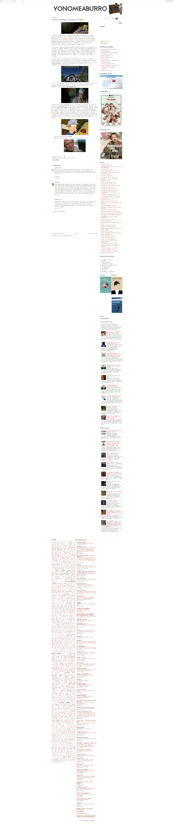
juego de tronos (67, 627)
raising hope (64, 686)
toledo (61, 744)
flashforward (68, 602)
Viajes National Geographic (108, 67)
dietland (61, 587)
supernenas (60, 719)
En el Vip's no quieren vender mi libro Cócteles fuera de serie (113, 417)
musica (73, 658)
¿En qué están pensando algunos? (85, 755)
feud (60, 602)
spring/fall (70, 712)
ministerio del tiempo (59, 652)
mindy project (72, 650)
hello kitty (62, 615)
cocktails (72, 571)
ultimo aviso (72, 749)
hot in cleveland (67, 619)
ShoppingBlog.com (81, 623)
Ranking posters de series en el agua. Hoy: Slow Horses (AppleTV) (114, 366)
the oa (61, 735)
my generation (59, 659)
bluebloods (54, 557)
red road (58, 689)
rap (72, 686)
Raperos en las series (107, 231)
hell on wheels (69, 614)
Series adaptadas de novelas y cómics (111, 232)
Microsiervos (80, 596)
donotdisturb (63, 590)
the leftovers (68, 731)
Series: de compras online (108, 249)
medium (56, 646)
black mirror (68, 556)
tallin (67, 719)
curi (61, 581)
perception (57, 672)
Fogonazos (79, 679)
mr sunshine (62, 655)
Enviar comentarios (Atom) (66, 235)
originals (60, 667)
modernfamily (72, 653)
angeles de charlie (62, 548)
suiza (53, 719)
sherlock (65, 704)
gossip (56, 608)
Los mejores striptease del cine (109, 194)
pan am (65, 668)
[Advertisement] (75, 222)
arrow (68, 549)
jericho (65, 626)
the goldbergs (67, 729)
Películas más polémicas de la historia (111, 213)
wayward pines (65, 757)
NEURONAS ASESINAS (81, 683)
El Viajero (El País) (106, 54)
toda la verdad (58, 743)
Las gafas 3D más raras (107, 187)
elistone (58, 594)
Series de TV (80, 775)
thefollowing (55, 741)
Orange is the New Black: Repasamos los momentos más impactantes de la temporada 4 (86, 777)
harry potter (72, 611)
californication (67, 563)
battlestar (54, 552)
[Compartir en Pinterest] (58, 160)
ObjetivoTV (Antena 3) (107, 70)
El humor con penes (106, 174)
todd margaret (69, 743)
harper (64, 611)
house (53, 620)
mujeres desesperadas (69, 656)
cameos (54, 564)
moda (53, 653)
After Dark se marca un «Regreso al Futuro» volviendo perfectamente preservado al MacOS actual (86, 598)
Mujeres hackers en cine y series (110, 197)
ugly (53, 749)
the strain (60, 739)
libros (67, 631)
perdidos (67, 672)
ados (55, 543)
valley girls (62, 755)
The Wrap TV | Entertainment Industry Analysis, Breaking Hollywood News (86, 816)
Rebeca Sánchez (80, 727)
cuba (53, 581)
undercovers (69, 751)
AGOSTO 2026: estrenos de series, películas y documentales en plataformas (114, 343)
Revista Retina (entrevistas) (108, 49)
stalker (58, 713)
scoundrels (60, 697)
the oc (68, 735)
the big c (59, 723)
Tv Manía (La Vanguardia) (107, 63)
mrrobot (70, 655)
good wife (72, 607)
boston (73, 560)
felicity (53, 602)
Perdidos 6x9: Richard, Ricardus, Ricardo (113, 407)
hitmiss (66, 618)
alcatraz (54, 544)
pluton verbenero (68, 678)
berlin (66, 553)
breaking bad (64, 561)
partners (53, 671)
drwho (53, 592)
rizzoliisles (55, 693)
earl (59, 592)
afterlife (62, 543)
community (57, 573)
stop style (61, 715)
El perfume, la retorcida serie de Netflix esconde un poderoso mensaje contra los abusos (114, 512)
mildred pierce (55, 650)
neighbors (72, 660)
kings (63, 630)
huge (67, 622)
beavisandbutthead (56, 553)
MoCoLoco (79, 803)
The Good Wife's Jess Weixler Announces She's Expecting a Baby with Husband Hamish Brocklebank (85, 745)
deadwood (68, 584)
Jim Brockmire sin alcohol (83, 728)
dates (72, 583)
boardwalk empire (65, 557)
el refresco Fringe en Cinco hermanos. (71, 38)
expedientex (69, 598)
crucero (66, 579)
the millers (57, 733)
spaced (56, 712)
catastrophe (55, 567)
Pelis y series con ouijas (108, 219)
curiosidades (70, 581)
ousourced (67, 667)
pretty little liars (69, 680)
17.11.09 (57, 195)
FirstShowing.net (81, 646)
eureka (61, 598)
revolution (54, 691)
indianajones (66, 623)
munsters (57, 657)
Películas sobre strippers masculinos (111, 214)
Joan (56, 182)
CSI (71, 579)
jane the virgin (56, 626)
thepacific (63, 741)
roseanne (60, 694)
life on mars (57, 632)
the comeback (61, 725)
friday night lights (66, 604)
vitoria (73, 756)
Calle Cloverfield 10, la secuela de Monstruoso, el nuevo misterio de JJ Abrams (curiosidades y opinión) (114, 355)
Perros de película (106, 220)
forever (53, 603)
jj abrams (72, 626)
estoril (70, 596)
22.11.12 (57, 208)
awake (64, 551)
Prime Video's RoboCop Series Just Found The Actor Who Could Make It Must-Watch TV (86, 631)
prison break (68, 682)
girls (53, 607)
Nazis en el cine (105, 199)
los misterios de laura (63, 636)
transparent (55, 747)
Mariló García (106, 41)
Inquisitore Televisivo (83, 737)
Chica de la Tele (81, 754)
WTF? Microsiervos (81, 583)
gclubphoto (105, 43)
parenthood (72, 668)
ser (74, 701)
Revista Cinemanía (105, 55)
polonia (60, 679)
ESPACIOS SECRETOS (81, 695)
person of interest (67, 674)
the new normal (67, 733)
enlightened (66, 594)
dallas (59, 583)
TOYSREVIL (79, 602)
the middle (72, 732)
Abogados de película (106, 164)
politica (54, 679)
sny (64, 708)
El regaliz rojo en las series (109, 177)
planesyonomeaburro (56, 678)
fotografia (69, 603)
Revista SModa (104, 59)
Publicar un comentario (59, 211)
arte (74, 549)
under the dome (58, 751)
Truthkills (79, 636)
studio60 (73, 716)
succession (65, 717)
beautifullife (67, 552)
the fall (68, 728)
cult (57, 581)
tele (73, 719)
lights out (61, 634)
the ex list (54, 728)
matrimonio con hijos (69, 644)
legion (53, 631)
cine (56, 570)
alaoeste (70, 543)
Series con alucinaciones (107, 237)
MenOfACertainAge (71, 647)
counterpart (58, 577)
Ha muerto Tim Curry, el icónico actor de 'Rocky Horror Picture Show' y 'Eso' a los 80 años (86, 567)
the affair (56, 721)
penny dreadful (71, 671)
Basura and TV (80, 764)
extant (53, 599)
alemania (63, 544)
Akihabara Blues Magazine (83, 608)
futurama (63, 158)
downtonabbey (68, 591)
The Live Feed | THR (82, 813)
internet (58, 624)
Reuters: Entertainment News (84, 711)
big (60, 555)
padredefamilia (55, 668)
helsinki (71, 615)
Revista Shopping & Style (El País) (110, 60)
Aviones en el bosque (82, 680)
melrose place (65, 646)
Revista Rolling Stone (107, 57)
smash (53, 708)
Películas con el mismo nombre (109, 209)
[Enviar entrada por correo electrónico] (64, 156)
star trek (66, 713)
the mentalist (63, 732)
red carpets (71, 687)
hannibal (63, 610)
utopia (67, 753)
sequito (68, 701)
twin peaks (69, 748)
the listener (54, 732)
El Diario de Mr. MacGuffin (84, 749)
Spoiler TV (79, 640)
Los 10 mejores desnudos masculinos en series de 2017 (114, 473)
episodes (73, 595)
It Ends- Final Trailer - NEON (84, 637)
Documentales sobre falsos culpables (110, 172)
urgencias (61, 753)
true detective (59, 748)
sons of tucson (64, 709)
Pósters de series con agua (108, 225)
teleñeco (58, 720)
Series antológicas (106, 234)
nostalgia (56, 663)
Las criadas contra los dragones (85, 750)
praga (74, 679)
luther (63, 639)
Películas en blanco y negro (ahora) (110, 211)
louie (68, 638)
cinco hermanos (71, 568)
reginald (71, 689)
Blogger (92, 820)
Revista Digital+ (105, 50)
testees (73, 720)
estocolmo (63, 596)
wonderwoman (57, 760)
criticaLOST (69, 577)
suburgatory (57, 717)
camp (61, 564)
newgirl (56, 662)
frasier (53, 604)
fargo (70, 600)
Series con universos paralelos (109, 243)
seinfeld (59, 699)
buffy (73, 561)
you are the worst (68, 760)
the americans (66, 721)
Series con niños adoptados (108, 239)
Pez (89, 60)
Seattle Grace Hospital (83, 793)
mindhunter (63, 650)
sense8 (61, 701)
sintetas (57, 705)
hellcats (54, 615)
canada (66, 564)
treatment (63, 747)
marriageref (65, 643)
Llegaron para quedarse (83, 769)
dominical (54, 590)
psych (64, 683)
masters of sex (56, 644)
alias (70, 544)
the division (63, 727)
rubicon (67, 694)
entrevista (63, 595)
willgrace (72, 759)
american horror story (69, 545)
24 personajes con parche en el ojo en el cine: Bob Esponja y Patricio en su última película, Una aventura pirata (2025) (114, 443)
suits (71, 717)
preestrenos (57, 680)
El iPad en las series (107, 175)
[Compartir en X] (55, 160)
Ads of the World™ (81, 689)
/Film (78, 629)
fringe (58, 158)
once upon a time (58, 666)
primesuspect (58, 682)
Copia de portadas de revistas (109, 170)
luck (58, 639)
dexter (65, 586)
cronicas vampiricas (70, 578)
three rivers (72, 741)
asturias (57, 551)
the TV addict (80, 662)
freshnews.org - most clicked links (86, 571)
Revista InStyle (105, 62)
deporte (59, 586)
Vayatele (79, 564)
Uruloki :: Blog (81, 657)
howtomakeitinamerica (57, 622)
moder (64, 653)
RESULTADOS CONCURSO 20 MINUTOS (109, 324)
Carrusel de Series (81, 731)
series (68, 158)
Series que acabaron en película (109, 248)
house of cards (66, 620)
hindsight (60, 618)
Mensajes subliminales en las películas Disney (114, 431)
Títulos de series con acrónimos (109, 251)
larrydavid (69, 630)
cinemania (69, 570)
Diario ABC (104, 68)
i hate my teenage (56, 623)
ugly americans (61, 749)
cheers (62, 567)
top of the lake (69, 744)
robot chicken (65, 693)
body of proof (63, 559)
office (63, 664)
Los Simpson (77, 62)
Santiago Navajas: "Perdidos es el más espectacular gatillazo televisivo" (114, 397)
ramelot (56, 167)
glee (59, 607)
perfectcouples (55, 674)
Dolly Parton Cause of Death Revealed (86, 616)
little (55, 635)
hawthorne (54, 614)
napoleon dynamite (62, 660)
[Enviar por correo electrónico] (52, 160)
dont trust (72, 590)
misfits (70, 652)
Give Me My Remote (81, 542)
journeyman (57, 627)
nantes (53, 660)
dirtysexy (72, 587)
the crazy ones (71, 725)
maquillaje (69, 642)
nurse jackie (55, 664)
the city (69, 724)
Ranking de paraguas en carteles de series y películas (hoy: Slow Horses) (114, 386)
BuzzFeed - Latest (81, 546)
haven (64, 612)
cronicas (60, 578)
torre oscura (55, 745)
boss (68, 560)
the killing (59, 731)
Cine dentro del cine (106, 169)
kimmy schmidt (55, 630)
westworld (57, 759)
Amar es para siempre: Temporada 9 (86, 708)
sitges (70, 705)
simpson (72, 158)
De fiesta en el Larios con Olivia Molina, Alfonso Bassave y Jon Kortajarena (114, 333)
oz (72, 667)
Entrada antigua (93, 233)
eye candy (66, 599)
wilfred (65, 759)
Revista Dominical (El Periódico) (110, 52)
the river (56, 737)
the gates (59, 729)
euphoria (54, 598)
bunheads (57, 563)
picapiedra (54, 676)
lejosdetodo (60, 631)
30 (69, 541)
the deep (56, 727)
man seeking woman (57, 642)
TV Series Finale (81, 590)
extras (59, 599)
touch (62, 745)
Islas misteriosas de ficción (108, 183)
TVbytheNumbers (80, 811)
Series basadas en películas (108, 236)
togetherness (54, 744)
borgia (63, 560)
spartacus (62, 712)
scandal (53, 697)
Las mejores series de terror (108, 190)
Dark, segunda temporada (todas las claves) (113, 454)
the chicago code (60, 724)
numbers (71, 663)
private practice (56, 683)
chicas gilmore (71, 567)
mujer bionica (55, 656)
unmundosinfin (68, 752)
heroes (53, 618)
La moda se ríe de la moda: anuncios (110, 185)
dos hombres (57, 591)
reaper (63, 687)
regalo (64, 689)
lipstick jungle (71, 634)
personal (54, 675)
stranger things (63, 716)
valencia (54, 755)
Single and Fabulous (82, 668)
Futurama (55, 112)
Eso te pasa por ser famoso (84, 798)
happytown (57, 611)
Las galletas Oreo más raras (108, 188)
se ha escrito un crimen (65, 698)
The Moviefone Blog (81, 787)
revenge (62, 690)
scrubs (53, 698)
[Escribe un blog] (54, 160)
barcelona (71, 551)
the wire (57, 740)
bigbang (73, 555)
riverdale (69, 691)
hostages (57, 619)
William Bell (63, 40)
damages (66, 583)
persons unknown (68, 675)
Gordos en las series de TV (108, 182)
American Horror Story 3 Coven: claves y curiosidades (114, 463)
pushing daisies (71, 685)
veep (68, 755)
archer (71, 548)
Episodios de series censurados (109, 179)
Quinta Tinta (80, 758)
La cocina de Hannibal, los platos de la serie (114, 501)
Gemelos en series (105, 180)
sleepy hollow (60, 707)
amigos (56, 547)
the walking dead (70, 739)
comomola (62, 574)
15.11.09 (57, 178)
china (55, 568)
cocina (62, 571)
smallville (70, 707)
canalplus (72, 564)
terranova (66, 720)
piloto (67, 676)
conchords (72, 574)
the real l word (64, 736)
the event (70, 727)
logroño (61, 635)
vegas (74, 755)
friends (53, 606)
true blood (72, 747)
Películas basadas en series (108, 205)
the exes (62, 728)
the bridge (68, 723)
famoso (64, 600)
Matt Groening (68, 37)
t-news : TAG (80, 784)
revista (68, 690)
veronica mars (57, 756)
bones (71, 559)
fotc (61, 603)
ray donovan (55, 687)
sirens (64, 705)
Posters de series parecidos (108, 226)
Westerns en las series (107, 252)
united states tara (57, 752)
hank (58, 610)
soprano (73, 709)
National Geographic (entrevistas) (110, 65)
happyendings (72, 610)
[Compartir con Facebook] (56, 160)
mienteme (63, 648)
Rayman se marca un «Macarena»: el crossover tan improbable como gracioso (86, 586)
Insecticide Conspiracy (83, 799)
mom (55, 655)
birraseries (58, 556)
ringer (61, 691)
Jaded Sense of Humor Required (84, 620)
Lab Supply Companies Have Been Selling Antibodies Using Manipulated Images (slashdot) (86, 573)
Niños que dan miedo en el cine (109, 201)
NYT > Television (81, 578)
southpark (72, 711)
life (74, 631)
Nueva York (63, 663)
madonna (59, 640)
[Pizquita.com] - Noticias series (85, 707)
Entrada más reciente (57, 233)
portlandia (67, 679)
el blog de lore (81, 651)
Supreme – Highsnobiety (83, 673)
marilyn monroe (55, 643)
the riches (72, 736)
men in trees (60, 647)
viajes (65, 756)
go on (65, 607)
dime (67, 587)
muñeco (65, 657)
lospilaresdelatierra (59, 638)
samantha (59, 695)
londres (68, 635)
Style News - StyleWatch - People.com (86, 743)
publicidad (71, 683)
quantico (56, 686)
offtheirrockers (71, 664)
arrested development (57, 549)
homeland (73, 618)
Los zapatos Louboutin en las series (110, 196)
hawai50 (71, 612)
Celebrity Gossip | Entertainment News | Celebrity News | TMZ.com (85, 614)
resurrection (54, 690)
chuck (62, 568)
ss (52, 713)
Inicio (76, 233)
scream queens (69, 697)
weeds (73, 757)
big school (66, 555)
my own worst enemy (69, 659)
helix (60, 614)
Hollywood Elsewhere (82, 619)
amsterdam (64, 547)
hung (72, 622)
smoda (58, 708)
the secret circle (66, 737)
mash (72, 643)
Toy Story (69, 745)
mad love (69, 639)
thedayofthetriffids (68, 740)
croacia (53, 578)
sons (70, 708)
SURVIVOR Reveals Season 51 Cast (85, 543)
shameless (57, 704)
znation (61, 761)
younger (53, 761)
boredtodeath (55, 560)
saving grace (68, 695)
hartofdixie (57, 612)
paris (55, 670)
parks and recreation (66, 670)
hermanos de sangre (67, 616)
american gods (55, 545)
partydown (61, 671)
